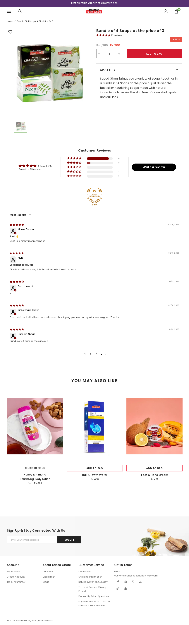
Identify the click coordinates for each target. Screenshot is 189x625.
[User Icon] (166, 11)
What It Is (138, 70)
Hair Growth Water (94, 475)
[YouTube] (140, 581)
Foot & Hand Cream (154, 475)
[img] (17, 224)
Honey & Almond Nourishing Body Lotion (35, 477)
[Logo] (94, 11)
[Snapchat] (125, 588)
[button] (103, 35)
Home (10, 21)
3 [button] (96, 354)
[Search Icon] (20, 11)
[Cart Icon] (176, 11)
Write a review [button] (154, 167)
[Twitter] (118, 588)
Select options (35, 468)
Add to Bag (94, 468)
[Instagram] (125, 581)
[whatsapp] (133, 581)
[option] (94, 3)
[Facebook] (118, 581)
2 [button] (90, 354)
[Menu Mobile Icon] (9, 11)
